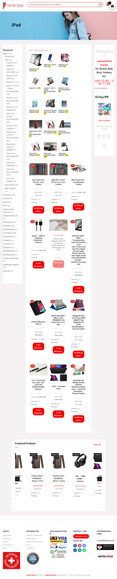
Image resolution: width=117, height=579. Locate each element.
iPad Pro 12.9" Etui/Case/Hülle (12, 101)
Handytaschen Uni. (10, 216)
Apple (5, 53)
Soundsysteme (9, 229)
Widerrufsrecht (31, 538)
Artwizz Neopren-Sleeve (38, 323)
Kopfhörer (7, 226)
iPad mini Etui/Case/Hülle (12, 172)
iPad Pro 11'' (11, 82)
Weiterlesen (58, 263)
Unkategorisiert (9, 255)
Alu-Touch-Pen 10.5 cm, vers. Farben (38, 182)
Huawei (6, 198)
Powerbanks (8, 236)
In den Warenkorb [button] (38, 264)
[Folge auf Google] (84, 545)
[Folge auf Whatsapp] (84, 550)
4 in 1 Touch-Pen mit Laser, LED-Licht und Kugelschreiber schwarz (38, 384)
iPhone (7, 56)
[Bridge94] (101, 97)
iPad (6, 60)
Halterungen (8, 222)
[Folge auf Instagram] (79, 545)
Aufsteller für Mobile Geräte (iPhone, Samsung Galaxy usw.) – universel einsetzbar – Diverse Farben (79, 387)
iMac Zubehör (10, 188)
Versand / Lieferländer (34, 535)
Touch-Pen (7, 244)
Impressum (30, 548)
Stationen (7, 247)
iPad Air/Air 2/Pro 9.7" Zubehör (11, 147)
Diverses (6, 271)
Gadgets (6, 240)
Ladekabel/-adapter (11, 265)
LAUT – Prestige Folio (58, 387)
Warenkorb (7, 538)
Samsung (7, 195)
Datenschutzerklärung (34, 542)
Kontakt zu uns (81, 536)
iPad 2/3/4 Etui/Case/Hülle (12, 156)
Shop (36, 50)
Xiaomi (6, 202)
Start (31, 50)
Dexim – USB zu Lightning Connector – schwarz (38, 239)
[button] (99, 479)
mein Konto (7, 535)
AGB (28, 545)
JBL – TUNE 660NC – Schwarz (80, 478)
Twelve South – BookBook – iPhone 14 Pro (37, 478)
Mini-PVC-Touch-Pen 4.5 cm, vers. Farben (58, 182)
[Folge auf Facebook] (75, 545)
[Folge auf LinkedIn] (79, 550)
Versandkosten (103, 88)
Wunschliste (7, 545)
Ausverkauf (7, 233)
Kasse (5, 542)
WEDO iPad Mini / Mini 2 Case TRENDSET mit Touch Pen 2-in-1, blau (58, 320)
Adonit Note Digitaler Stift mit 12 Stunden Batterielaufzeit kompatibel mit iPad (58, 244)
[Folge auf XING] (75, 550)
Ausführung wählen (38, 209)
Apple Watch (10, 185)
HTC (5, 206)
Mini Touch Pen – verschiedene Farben (78, 182)
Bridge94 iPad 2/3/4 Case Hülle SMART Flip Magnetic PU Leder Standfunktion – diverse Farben (78, 322)
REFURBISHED (9, 251)
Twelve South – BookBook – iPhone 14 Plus (59, 478)
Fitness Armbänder (10, 258)
